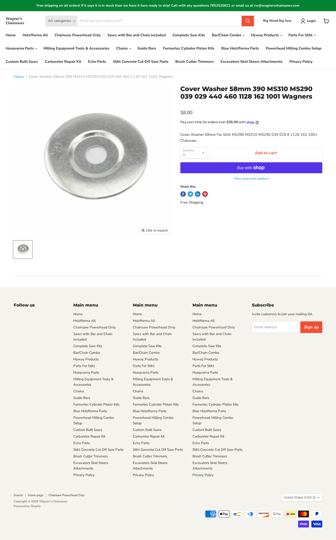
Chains (122, 48)
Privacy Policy (300, 61)
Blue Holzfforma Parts (240, 48)
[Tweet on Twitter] (190, 194)
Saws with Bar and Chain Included (136, 35)
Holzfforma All (35, 35)
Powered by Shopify (27, 506)
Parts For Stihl (300, 35)
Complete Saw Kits (189, 35)
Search (18, 495)
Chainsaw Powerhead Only (78, 35)
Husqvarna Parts (20, 48)
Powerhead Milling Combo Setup (294, 48)
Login (311, 20)
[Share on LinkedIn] (197, 194)
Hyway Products (265, 35)
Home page (35, 495)
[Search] (248, 21)
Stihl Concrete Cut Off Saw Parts (140, 61)
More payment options (251, 179)
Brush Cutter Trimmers (194, 61)
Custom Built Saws (22, 61)
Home (11, 35)
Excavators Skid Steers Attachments (252, 61)
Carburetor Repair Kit (63, 61)
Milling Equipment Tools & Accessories (76, 48)
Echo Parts (97, 61)
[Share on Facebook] (183, 194)
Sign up (311, 327)
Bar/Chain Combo (227, 35)
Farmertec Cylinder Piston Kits (188, 48)
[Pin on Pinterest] (205, 194)
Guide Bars (146, 48)
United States (299, 497)
